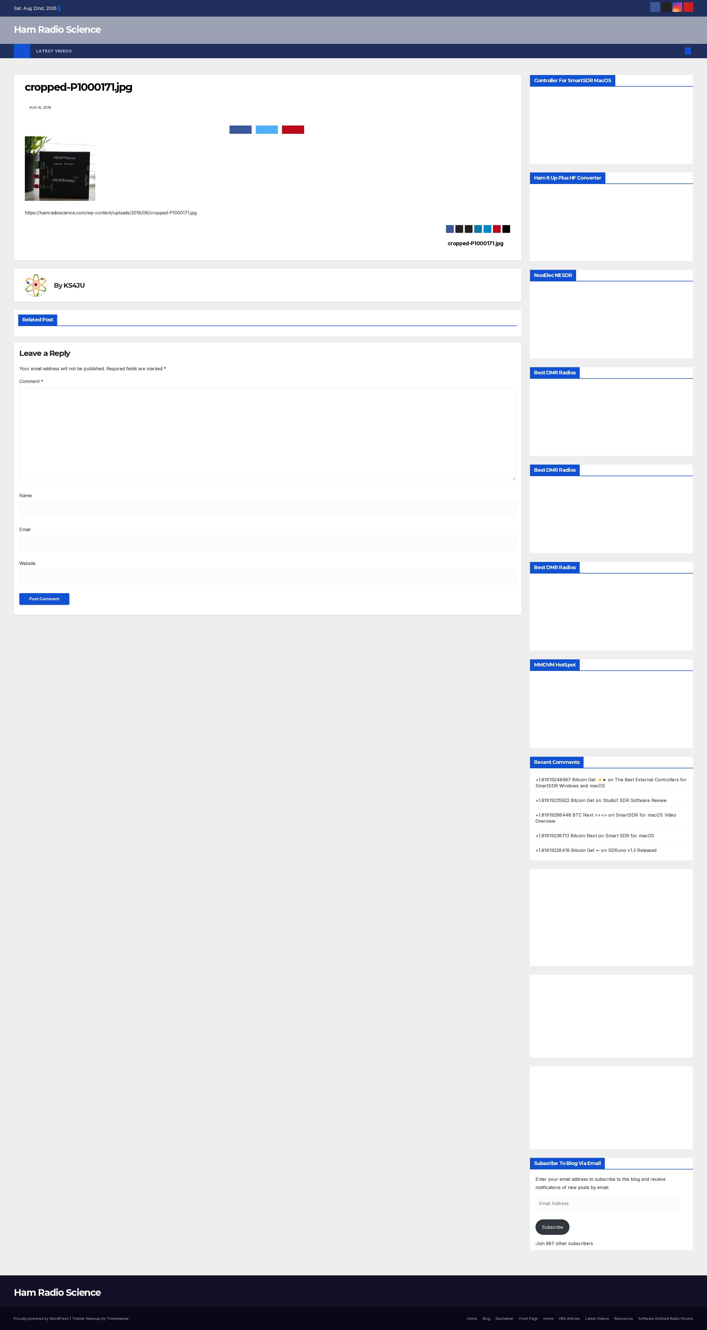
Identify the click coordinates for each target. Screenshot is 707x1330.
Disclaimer (505, 1318)
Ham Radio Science (57, 29)
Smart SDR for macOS (629, 835)
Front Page (528, 1318)
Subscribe (552, 1227)
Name (25, 495)
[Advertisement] (611, 917)
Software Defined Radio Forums (666, 1318)
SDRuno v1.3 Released (632, 850)
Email (24, 529)
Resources (623, 1318)
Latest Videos (54, 51)
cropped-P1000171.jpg (475, 243)
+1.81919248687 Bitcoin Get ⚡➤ (570, 779)
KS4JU (74, 285)
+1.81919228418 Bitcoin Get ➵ (567, 850)
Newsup (93, 1318)
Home (472, 1318)
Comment (31, 381)
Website (27, 563)
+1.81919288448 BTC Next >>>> (571, 815)
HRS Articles (569, 1318)
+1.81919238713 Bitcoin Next (566, 835)
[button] (678, 51)
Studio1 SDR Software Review (635, 800)
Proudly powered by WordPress (42, 1318)
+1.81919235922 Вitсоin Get (564, 800)
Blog (486, 1318)
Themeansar (117, 1318)
